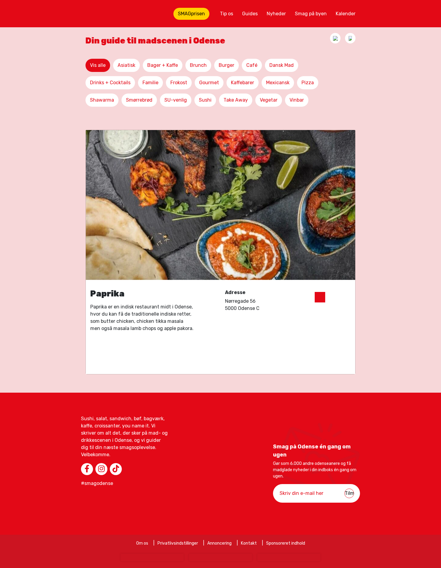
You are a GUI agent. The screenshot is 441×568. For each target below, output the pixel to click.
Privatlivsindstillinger (178, 543)
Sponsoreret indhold (285, 543)
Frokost (178, 82)
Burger (226, 65)
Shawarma (102, 100)
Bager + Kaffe (162, 65)
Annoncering (219, 543)
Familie (150, 82)
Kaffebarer (242, 82)
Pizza (308, 82)
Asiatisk (126, 65)
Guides (250, 13)
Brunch (198, 65)
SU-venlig (175, 100)
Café (251, 65)
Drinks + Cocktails (110, 82)
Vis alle (98, 65)
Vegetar (269, 100)
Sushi (205, 100)
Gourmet (209, 82)
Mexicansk (278, 82)
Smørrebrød (139, 100)
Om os (142, 543)
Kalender (346, 13)
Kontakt (249, 543)
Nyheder (276, 13)
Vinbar (297, 100)
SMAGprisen (191, 13)
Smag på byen (311, 13)
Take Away (236, 100)
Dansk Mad (281, 65)
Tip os (226, 13)
